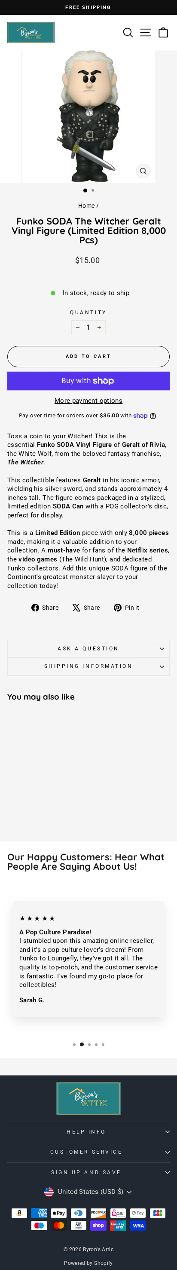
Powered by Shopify (88, 1263)
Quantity (88, 313)
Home (86, 205)
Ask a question (88, 649)
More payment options (88, 401)
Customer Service (86, 1152)
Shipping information (88, 666)
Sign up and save (86, 1172)
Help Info (86, 1132)
